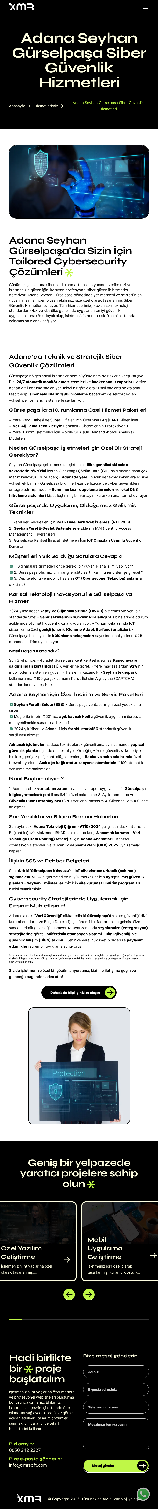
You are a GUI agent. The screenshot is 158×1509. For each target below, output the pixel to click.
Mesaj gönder (103, 1466)
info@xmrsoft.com (28, 1465)
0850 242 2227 (25, 1450)
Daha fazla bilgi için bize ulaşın (75, 993)
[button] (69, 1294)
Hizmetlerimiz (46, 106)
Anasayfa (17, 106)
